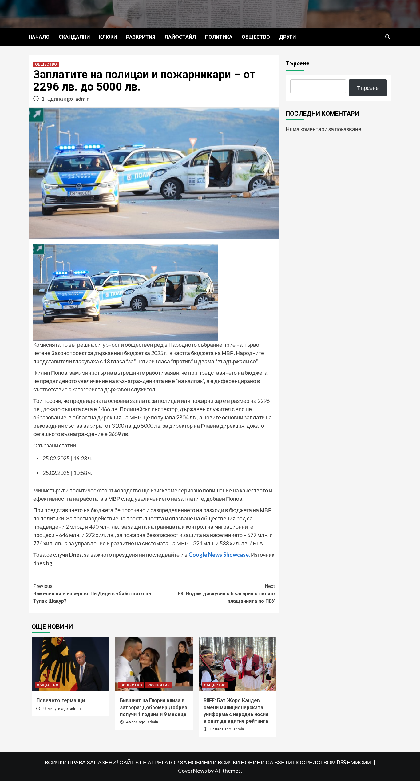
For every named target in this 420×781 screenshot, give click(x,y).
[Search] (387, 37)
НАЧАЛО (39, 37)
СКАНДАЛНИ (74, 37)
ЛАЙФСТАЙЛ (180, 37)
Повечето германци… (62, 700)
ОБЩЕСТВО (256, 37)
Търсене (298, 63)
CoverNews (192, 770)
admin (82, 98)
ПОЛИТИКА (218, 37)
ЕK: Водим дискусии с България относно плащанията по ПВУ (226, 593)
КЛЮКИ (108, 37)
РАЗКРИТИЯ (140, 37)
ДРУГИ (287, 37)
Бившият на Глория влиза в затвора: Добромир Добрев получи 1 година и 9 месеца (153, 707)
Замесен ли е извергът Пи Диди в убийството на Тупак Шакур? (92, 593)
